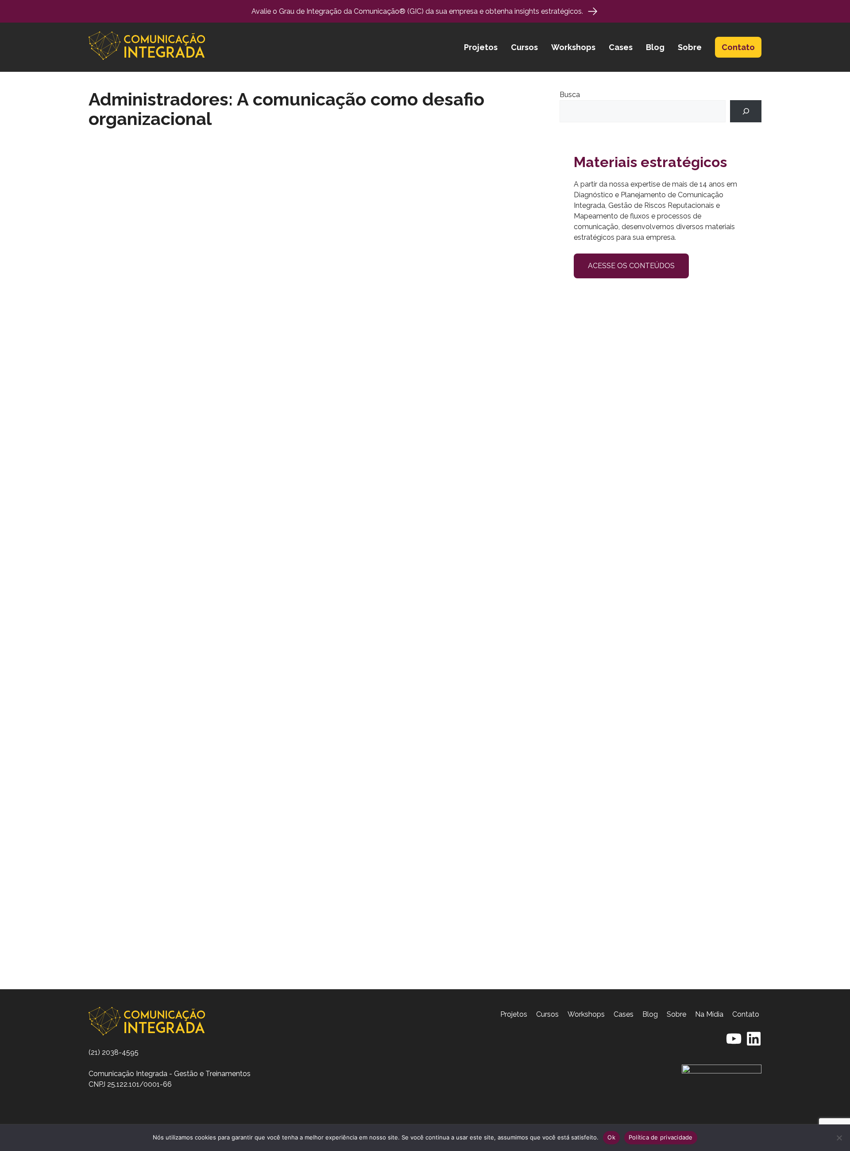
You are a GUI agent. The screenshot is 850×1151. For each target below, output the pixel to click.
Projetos (481, 47)
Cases (621, 47)
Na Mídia (709, 1014)
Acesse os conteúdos (631, 265)
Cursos (524, 47)
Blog (655, 47)
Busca (570, 94)
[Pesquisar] (745, 111)
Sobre (690, 47)
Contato (738, 47)
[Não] (839, 1137)
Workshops (573, 47)
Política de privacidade (661, 1137)
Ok (611, 1137)
